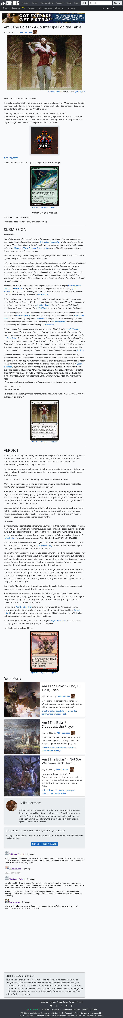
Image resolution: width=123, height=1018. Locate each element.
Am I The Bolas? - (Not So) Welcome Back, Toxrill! (61, 761)
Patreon (61, 8)
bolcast (50, 790)
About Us (44, 1002)
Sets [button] (69, 3)
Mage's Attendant (55, 91)
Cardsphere (56, 1009)
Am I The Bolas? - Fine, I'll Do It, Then (61, 688)
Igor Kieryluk (79, 91)
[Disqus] (44, 880)
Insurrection (43, 294)
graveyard (70, 790)
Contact (52, 1002)
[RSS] (67, 1005)
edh (64, 714)
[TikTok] (72, 1005)
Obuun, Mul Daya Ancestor (25, 248)
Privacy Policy (62, 1002)
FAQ (7, 8)
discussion (60, 790)
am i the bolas (48, 711)
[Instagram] (61, 1005)
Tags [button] (76, 3)
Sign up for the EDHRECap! (44, 844)
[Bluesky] (51, 1005)
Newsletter (47, 8)
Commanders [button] (46, 3)
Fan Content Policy (72, 1013)
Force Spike (11, 338)
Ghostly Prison (59, 321)
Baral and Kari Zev (24, 315)
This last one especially (49, 242)
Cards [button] (34, 3)
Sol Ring (80, 350)
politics (45, 793)
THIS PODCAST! (11, 158)
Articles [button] (25, 3)
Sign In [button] (117, 3)
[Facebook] (56, 1005)
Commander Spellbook (71, 1009)
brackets (60, 711)
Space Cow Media (33, 1009)
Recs (73, 8)
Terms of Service (75, 1002)
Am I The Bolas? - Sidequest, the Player (58, 724)
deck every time (43, 248)
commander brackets (52, 714)
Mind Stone (42, 308)
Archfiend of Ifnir (24, 607)
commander (70, 711)
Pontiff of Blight (42, 305)
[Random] (103, 8)
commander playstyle (52, 750)
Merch (33, 8)
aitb (43, 790)
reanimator (55, 793)
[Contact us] (108, 8)
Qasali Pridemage (45, 545)
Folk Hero (18, 288)
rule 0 (63, 793)
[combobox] (100, 3)
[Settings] (113, 8)
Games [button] (19, 8)
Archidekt (46, 1009)
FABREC (85, 1009)
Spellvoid (93, 1009)
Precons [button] (60, 3)
